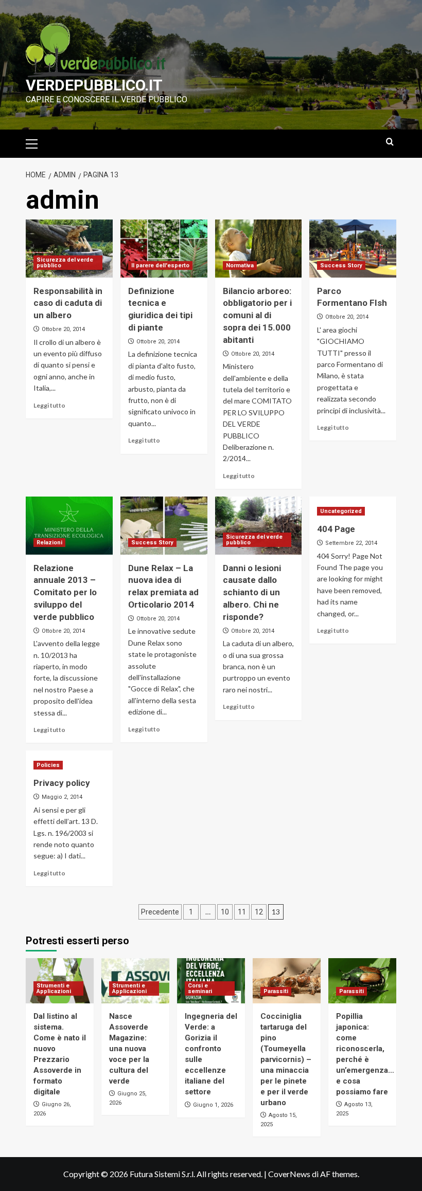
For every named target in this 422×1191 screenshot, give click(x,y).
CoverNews (289, 1174)
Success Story (341, 265)
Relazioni (49, 542)
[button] (36, 142)
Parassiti (275, 991)
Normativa (240, 265)
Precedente (160, 912)
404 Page (336, 529)
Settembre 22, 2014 (351, 543)
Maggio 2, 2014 (62, 797)
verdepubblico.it (94, 85)
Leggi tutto (49, 405)
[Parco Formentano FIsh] (352, 248)
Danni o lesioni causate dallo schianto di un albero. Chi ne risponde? (252, 592)
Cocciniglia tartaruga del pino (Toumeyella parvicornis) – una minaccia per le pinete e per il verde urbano (285, 1059)
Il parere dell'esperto (160, 265)
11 (242, 912)
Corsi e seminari (200, 988)
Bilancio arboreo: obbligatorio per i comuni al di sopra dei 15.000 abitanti (257, 315)
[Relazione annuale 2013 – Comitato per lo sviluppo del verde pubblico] (69, 526)
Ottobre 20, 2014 (63, 329)
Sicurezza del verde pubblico (65, 262)
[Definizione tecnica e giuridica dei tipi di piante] (163, 248)
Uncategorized (341, 511)
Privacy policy (61, 783)
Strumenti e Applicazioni (54, 988)
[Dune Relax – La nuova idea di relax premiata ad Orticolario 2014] (163, 526)
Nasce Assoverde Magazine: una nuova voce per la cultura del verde (129, 1049)
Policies (48, 765)
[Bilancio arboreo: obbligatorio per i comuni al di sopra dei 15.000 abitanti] (258, 248)
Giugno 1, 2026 (213, 1105)
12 (259, 912)
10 (225, 912)
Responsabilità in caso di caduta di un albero (67, 303)
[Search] (389, 142)
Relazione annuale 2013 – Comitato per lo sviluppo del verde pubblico (65, 592)
